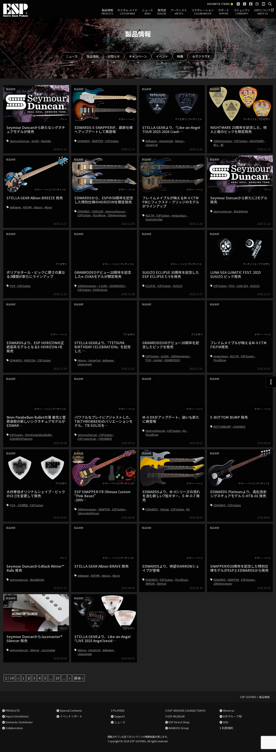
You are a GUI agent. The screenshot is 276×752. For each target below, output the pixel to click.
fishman (161, 583)
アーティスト (179, 11)
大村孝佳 (22, 505)
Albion (48, 207)
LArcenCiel (152, 145)
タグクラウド (201, 56)
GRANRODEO (117, 286)
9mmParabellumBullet (38, 435)
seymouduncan (222, 211)
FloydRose (99, 215)
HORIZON (97, 211)
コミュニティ (242, 11)
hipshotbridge (154, 219)
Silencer (34, 650)
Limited (157, 360)
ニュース (147, 11)
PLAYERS (119, 710)
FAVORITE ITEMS (218, 4)
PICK (12, 286)
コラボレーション (202, 11)
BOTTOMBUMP (222, 426)
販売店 (161, 11)
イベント (162, 56)
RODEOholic (100, 289)
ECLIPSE (150, 286)
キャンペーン (138, 56)
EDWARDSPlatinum (21, 438)
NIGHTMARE (257, 141)
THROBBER (105, 438)
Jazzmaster (48, 650)
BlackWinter (241, 211)
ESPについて (262, 11)
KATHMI (27, 207)
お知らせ (114, 56)
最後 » (78, 678)
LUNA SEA (242, 286)
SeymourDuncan (19, 141)
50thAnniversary (117, 215)
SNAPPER (97, 141)
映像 (180, 56)
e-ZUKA (103, 286)
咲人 (216, 145)
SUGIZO (177, 286)
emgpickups (179, 215)
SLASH (35, 141)
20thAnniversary (87, 286)
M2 (184, 430)
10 (57, 678)
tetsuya (179, 141)
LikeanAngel (166, 141)
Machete (46, 141)
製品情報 (107, 11)
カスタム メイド (127, 11)
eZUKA (165, 356)
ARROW (150, 583)
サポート (223, 11)
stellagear (151, 141)
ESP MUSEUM (176, 716)
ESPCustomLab (87, 438)
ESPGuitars (112, 141)
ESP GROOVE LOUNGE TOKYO (186, 710)
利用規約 (227, 728)
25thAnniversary (222, 141)
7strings (164, 509)
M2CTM (150, 215)
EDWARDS (84, 141)
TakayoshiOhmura (88, 513)
